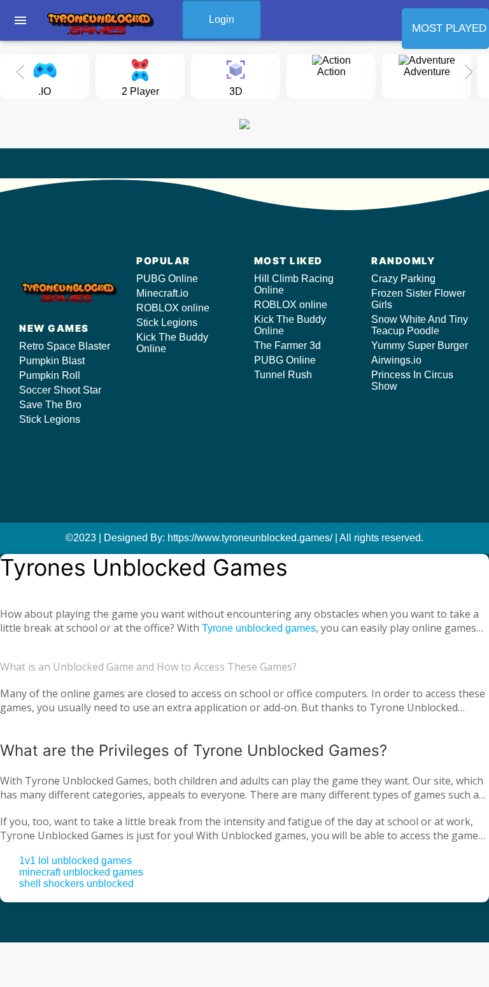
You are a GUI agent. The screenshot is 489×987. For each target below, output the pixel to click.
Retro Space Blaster (64, 346)
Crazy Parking (403, 278)
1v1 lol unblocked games (75, 860)
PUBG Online (167, 278)
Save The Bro (50, 404)
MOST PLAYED (449, 28)
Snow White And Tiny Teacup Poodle (419, 325)
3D (236, 91)
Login (221, 19)
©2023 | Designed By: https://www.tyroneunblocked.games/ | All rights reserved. (244, 537)
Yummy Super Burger (419, 345)
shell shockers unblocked (76, 883)
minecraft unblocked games (81, 872)
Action (331, 71)
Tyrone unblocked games (259, 628)
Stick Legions (49, 419)
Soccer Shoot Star (60, 390)
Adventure (427, 71)
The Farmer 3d (287, 345)
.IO (44, 91)
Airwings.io (396, 360)
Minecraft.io (162, 293)
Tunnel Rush (283, 374)
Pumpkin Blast (52, 360)
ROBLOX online (172, 307)
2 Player (140, 91)
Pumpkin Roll (49, 375)
